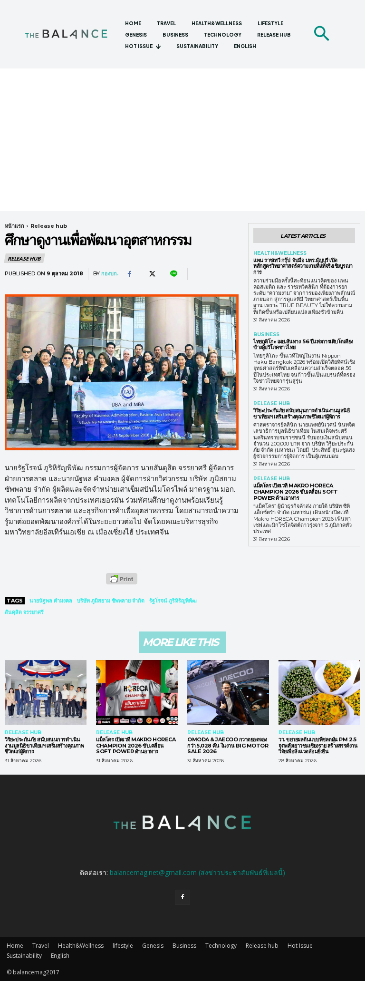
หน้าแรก (14, 226)
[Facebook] (129, 273)
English (60, 956)
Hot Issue (300, 946)
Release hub (48, 226)
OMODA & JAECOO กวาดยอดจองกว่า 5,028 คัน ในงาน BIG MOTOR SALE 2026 (227, 745)
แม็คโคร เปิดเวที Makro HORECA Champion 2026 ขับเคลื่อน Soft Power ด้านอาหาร (295, 491)
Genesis (152, 946)
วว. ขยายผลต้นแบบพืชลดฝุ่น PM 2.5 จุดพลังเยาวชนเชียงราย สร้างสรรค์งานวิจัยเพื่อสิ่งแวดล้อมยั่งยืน (318, 745)
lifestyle (123, 946)
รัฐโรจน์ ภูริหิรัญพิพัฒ (173, 600)
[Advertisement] (182, 139)
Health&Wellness (280, 253)
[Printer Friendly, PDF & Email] (121, 583)
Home (15, 946)
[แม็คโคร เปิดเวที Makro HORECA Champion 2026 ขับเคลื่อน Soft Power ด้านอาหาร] (137, 693)
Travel (40, 946)
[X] (151, 273)
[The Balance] (71, 34)
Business (266, 335)
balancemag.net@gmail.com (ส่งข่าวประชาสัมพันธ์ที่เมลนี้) (197, 872)
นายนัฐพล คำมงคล (50, 600)
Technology (221, 946)
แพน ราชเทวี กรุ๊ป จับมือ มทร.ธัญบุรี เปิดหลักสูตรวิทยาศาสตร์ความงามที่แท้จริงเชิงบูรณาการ (303, 266)
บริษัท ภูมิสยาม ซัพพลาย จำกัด (110, 600)
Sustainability (24, 956)
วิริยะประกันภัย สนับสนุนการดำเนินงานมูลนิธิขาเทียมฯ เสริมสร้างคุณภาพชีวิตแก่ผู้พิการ (301, 413)
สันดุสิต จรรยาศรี (24, 612)
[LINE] (172, 273)
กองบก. (109, 274)
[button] (321, 34)
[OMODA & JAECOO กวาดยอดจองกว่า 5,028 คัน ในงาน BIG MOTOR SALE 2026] (228, 693)
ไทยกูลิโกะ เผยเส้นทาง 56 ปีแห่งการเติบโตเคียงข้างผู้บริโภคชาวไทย (303, 344)
